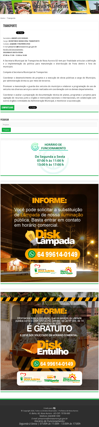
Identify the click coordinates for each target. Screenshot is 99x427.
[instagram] (54, 408)
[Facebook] (53, 408)
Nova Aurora (49, 6)
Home (3, 18)
